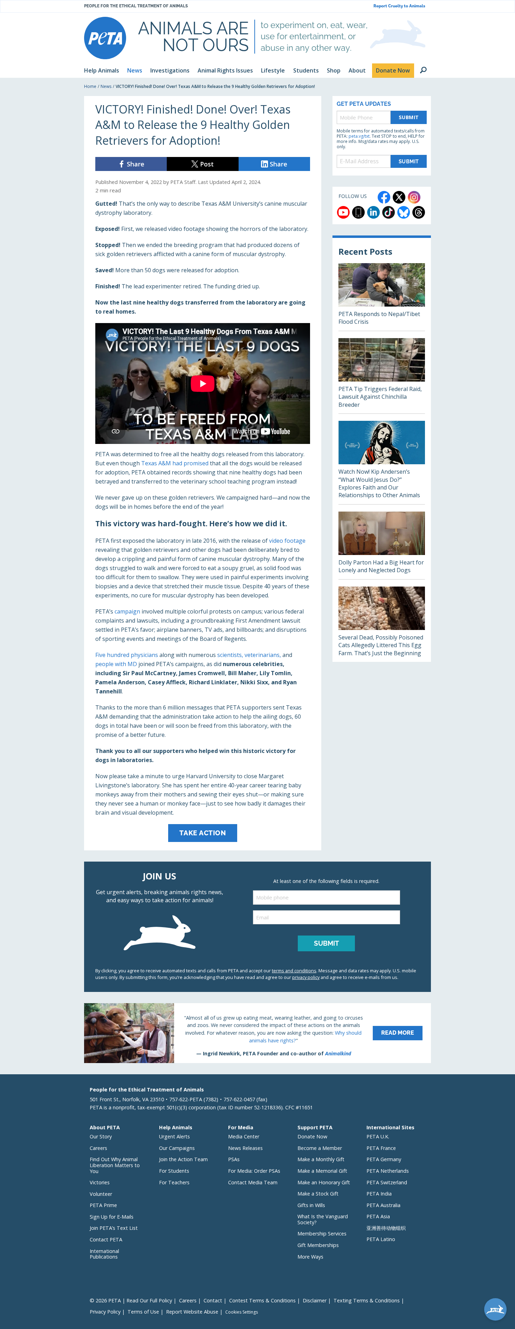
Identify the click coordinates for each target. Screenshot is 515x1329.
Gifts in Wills (311, 1205)
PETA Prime (103, 1205)
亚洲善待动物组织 (386, 1228)
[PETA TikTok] (388, 212)
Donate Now (312, 1136)
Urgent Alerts (174, 1136)
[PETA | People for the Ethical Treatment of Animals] (105, 38)
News (106, 86)
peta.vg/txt (359, 136)
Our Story (101, 1136)
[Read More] (257, 1033)
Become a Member (319, 1148)
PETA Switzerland (386, 1182)
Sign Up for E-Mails (111, 1216)
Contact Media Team (252, 1182)
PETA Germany (383, 1159)
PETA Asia (378, 1216)
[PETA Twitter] (399, 197)
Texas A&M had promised (174, 463)
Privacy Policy (105, 1311)
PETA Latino (380, 1239)
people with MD (116, 664)
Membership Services (321, 1233)
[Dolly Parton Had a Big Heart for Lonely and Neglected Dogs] (381, 545)
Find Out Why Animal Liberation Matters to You (115, 1165)
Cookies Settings (241, 1312)
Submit (409, 117)
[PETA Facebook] (384, 197)
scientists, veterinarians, (249, 655)
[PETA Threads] (418, 212)
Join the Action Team (183, 1159)
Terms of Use (143, 1311)
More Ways (310, 1256)
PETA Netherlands (387, 1170)
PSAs (234, 1159)
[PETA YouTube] (343, 212)
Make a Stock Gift (317, 1193)
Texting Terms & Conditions (367, 1300)
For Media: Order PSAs (254, 1170)
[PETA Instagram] (414, 197)
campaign (127, 611)
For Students (174, 1170)
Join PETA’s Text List (114, 1228)
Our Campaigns (177, 1148)
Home (90, 86)
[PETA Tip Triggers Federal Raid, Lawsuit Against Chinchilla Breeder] (381, 375)
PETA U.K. (377, 1136)
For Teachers (174, 1182)
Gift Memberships (318, 1245)
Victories (100, 1182)
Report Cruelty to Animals (399, 6)
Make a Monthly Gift (320, 1159)
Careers (98, 1148)
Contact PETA (106, 1239)
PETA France (381, 1148)
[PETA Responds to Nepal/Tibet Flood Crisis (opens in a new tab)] (381, 297)
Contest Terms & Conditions (262, 1300)
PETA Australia (383, 1205)
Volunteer (101, 1194)
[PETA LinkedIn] (373, 212)
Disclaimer (315, 1300)
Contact (213, 1300)
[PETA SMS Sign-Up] (358, 212)
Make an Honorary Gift (323, 1182)
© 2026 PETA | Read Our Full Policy (131, 1300)
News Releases (245, 1148)
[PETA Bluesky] (403, 212)
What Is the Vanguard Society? (322, 1219)
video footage (287, 540)
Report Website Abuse (192, 1311)
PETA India (379, 1193)
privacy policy (306, 977)
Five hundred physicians (126, 655)
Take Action (202, 833)
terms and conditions (294, 970)
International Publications (104, 1254)
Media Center (243, 1136)
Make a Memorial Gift (322, 1170)
